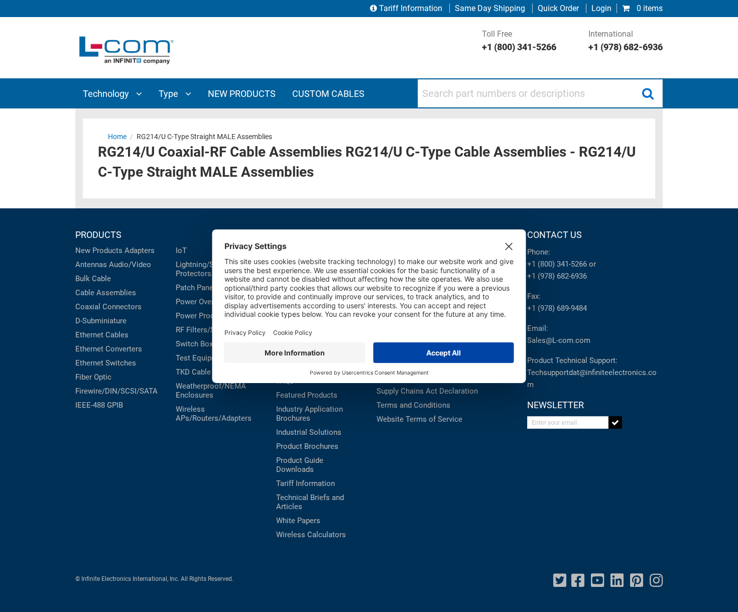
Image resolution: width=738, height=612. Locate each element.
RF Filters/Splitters (207, 329)
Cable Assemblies (105, 292)
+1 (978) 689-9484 (557, 308)
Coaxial (87, 306)
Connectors (122, 306)
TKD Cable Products (209, 372)
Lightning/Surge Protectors (202, 269)
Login (601, 8)
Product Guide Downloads (299, 465)
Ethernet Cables (102, 334)
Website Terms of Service (419, 419)
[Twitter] (559, 580)
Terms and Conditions (413, 405)
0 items (649, 8)
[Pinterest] (636, 580)
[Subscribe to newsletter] (615, 422)
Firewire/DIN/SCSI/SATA (116, 391)
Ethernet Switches (105, 363)
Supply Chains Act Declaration (427, 391)
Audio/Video (130, 264)
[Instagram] (656, 580)
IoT (181, 250)
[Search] (648, 93)
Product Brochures (307, 446)
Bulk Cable (93, 278)
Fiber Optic (93, 377)
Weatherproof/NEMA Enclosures (211, 391)
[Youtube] (597, 580)
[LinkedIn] (617, 580)
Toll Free (519, 40)
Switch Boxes (198, 343)
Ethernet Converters (108, 348)
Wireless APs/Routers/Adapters (214, 414)
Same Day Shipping (490, 8)
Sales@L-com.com (558, 340)
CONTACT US (554, 234)
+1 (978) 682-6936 (557, 276)
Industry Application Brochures (309, 414)
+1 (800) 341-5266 (557, 264)
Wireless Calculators (311, 534)
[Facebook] (577, 580)
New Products (98, 250)
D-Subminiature (101, 320)
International (625, 40)
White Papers (298, 520)
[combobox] (540, 93)
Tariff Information (410, 8)
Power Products (202, 315)
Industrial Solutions (308, 432)
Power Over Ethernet (210, 301)
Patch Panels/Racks (209, 287)
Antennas (91, 264)
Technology (107, 93)
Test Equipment (202, 357)
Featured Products (306, 395)
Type (169, 93)
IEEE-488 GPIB (99, 405)
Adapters (140, 250)
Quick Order (558, 8)
